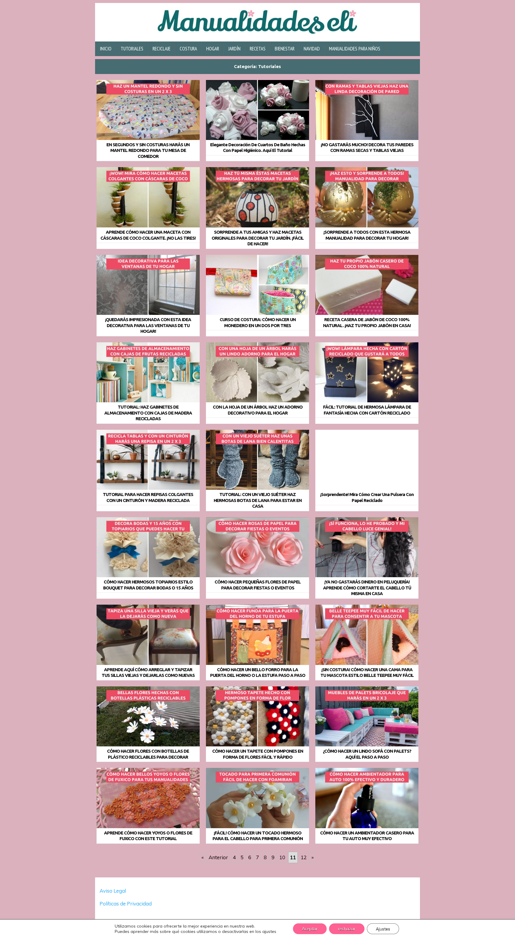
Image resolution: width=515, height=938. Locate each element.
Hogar (212, 48)
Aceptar (310, 928)
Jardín (234, 48)
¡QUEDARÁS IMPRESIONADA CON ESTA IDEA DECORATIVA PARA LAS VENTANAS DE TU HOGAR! (148, 325)
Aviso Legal (113, 891)
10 (282, 857)
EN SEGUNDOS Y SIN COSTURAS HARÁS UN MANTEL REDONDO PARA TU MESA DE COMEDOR (148, 150)
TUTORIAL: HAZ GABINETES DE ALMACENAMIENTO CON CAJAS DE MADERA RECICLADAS (148, 412)
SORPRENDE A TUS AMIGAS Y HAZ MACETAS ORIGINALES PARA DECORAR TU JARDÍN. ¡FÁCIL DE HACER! (258, 238)
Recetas (258, 48)
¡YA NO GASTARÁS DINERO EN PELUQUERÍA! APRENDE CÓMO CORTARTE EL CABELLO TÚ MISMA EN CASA (367, 587)
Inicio (105, 48)
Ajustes (383, 928)
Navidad (312, 48)
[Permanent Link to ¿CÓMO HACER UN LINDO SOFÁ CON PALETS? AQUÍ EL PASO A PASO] (366, 716)
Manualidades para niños (354, 48)
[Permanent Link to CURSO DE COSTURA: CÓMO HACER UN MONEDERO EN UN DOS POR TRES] (257, 285)
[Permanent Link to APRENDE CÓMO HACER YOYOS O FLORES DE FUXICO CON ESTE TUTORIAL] (148, 798)
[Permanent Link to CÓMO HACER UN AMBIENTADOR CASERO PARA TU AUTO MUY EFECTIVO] (366, 798)
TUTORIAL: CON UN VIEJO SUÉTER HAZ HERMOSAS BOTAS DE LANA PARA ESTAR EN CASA (258, 500)
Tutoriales (132, 48)
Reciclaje (161, 48)
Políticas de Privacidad (126, 903)
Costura (188, 48)
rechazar (347, 928)
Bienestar (284, 48)
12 (304, 857)
